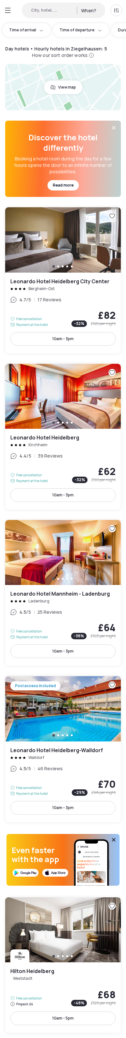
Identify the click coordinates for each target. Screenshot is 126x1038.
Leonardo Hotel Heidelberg (63, 437)
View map (67, 87)
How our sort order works (60, 55)
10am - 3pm (63, 338)
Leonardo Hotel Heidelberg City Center (63, 280)
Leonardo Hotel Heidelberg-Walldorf (63, 749)
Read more (63, 185)
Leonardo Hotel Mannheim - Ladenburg (63, 593)
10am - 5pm (63, 1018)
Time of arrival (22, 30)
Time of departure (77, 30)
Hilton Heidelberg (63, 965)
